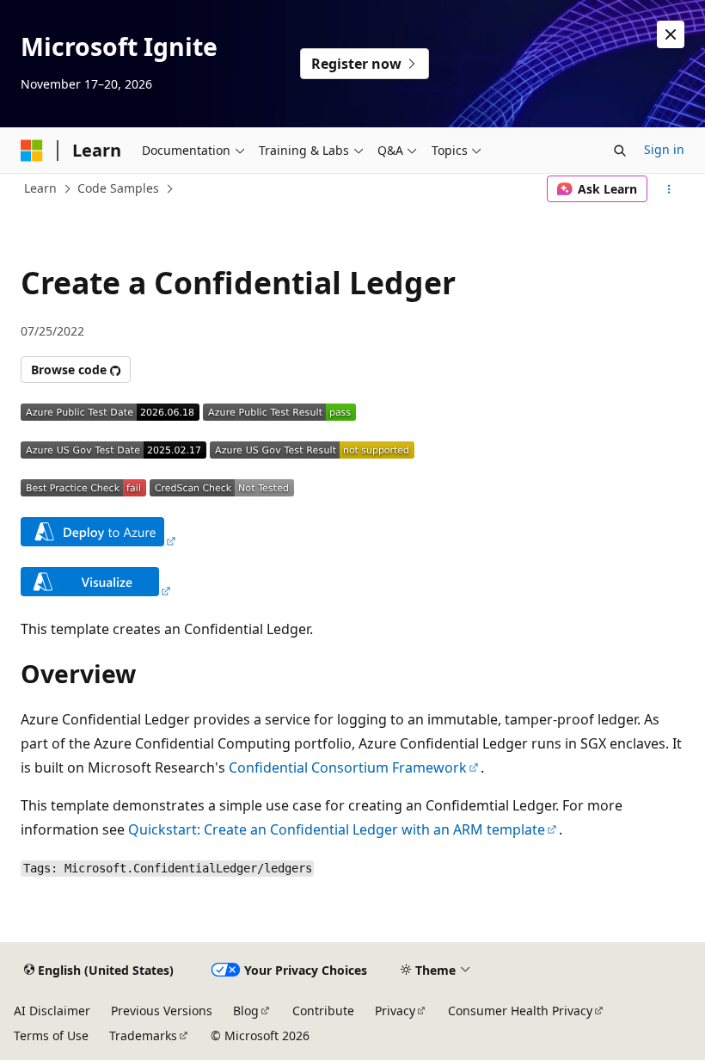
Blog (246, 1010)
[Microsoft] (32, 150)
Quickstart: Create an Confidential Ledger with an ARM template (336, 829)
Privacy (395, 1010)
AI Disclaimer (52, 1010)
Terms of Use (51, 1035)
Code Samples (118, 188)
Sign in (664, 149)
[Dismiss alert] (670, 34)
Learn (40, 188)
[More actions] (669, 189)
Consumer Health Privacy (520, 1010)
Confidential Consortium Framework (348, 767)
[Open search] (620, 150)
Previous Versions (161, 1010)
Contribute (323, 1010)
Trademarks (143, 1035)
